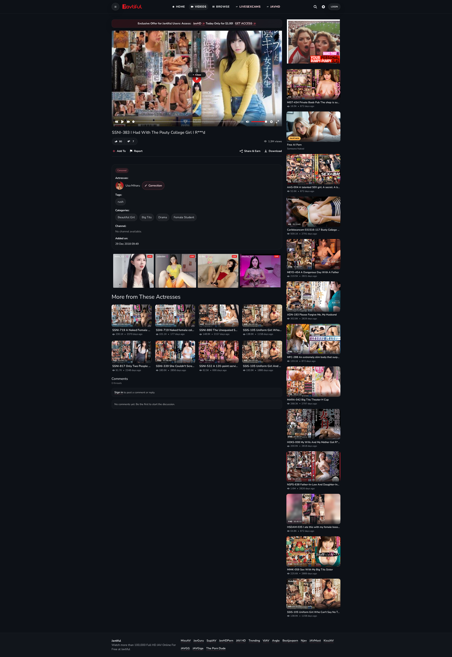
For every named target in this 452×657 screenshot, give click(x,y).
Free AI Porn (294, 144)
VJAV (266, 641)
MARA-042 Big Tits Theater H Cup (308, 399)
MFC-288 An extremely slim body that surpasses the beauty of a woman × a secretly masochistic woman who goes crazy (313, 357)
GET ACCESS (243, 23)
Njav (304, 641)
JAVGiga (198, 648)
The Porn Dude (216, 648)
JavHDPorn (226, 641)
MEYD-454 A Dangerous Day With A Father (313, 272)
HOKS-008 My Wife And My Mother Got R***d (313, 442)
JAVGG (185, 648)
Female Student (184, 217)
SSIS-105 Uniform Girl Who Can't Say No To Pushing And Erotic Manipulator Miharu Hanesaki (262, 330)
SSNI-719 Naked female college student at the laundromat (175, 330)
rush (120, 202)
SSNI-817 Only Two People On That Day (131, 366)
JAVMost (315, 641)
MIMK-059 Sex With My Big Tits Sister (310, 569)
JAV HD (241, 641)
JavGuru (199, 641)
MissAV (186, 641)
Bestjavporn (290, 641)
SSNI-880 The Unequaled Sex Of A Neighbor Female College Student (218, 330)
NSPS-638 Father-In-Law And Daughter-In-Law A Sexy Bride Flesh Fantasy (313, 484)
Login (334, 6)
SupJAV (211, 641)
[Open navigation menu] (115, 7)
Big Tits (147, 217)
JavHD (197, 23)
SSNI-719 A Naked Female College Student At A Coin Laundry (131, 330)
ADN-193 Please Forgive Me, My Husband (312, 314)
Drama (162, 217)
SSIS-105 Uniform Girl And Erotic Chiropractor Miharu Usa (262, 366)
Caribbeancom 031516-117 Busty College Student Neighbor (313, 229)
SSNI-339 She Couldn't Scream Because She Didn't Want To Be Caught (175, 366)
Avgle (276, 641)
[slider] (184, 121)
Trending (254, 641)
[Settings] (323, 7)
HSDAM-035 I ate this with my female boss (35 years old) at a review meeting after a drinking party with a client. (313, 527)
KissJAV (329, 641)
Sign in (118, 392)
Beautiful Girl (126, 217)
